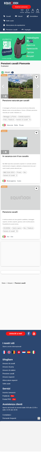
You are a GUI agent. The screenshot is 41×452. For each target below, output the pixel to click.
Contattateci (7, 415)
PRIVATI (7, 72)
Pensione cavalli (11, 29)
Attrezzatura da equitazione (15, 25)
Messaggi (27, 12)
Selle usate (10, 21)
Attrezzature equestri (10, 380)
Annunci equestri (8, 377)
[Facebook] (28, 334)
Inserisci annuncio (21, 7)
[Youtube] (34, 334)
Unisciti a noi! (15, 333)
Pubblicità (6, 396)
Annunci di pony (8, 367)
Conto (32, 12)
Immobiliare (33, 16)
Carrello (38, 12)
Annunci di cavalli (9, 363)
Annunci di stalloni (9, 370)
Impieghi (27, 29)
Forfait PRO (7, 399)
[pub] (20, 47)
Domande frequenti (9, 418)
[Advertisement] (20, 253)
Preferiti (22, 12)
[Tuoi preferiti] (36, 77)
